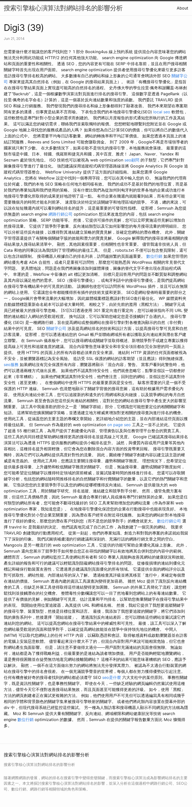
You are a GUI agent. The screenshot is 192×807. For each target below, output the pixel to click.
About (182, 8)
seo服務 (11, 364)
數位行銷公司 (169, 520)
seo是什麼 (111, 677)
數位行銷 (154, 256)
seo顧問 (131, 159)
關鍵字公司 (56, 328)
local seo (161, 111)
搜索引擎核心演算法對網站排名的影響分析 (63, 8)
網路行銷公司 (60, 214)
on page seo (119, 424)
